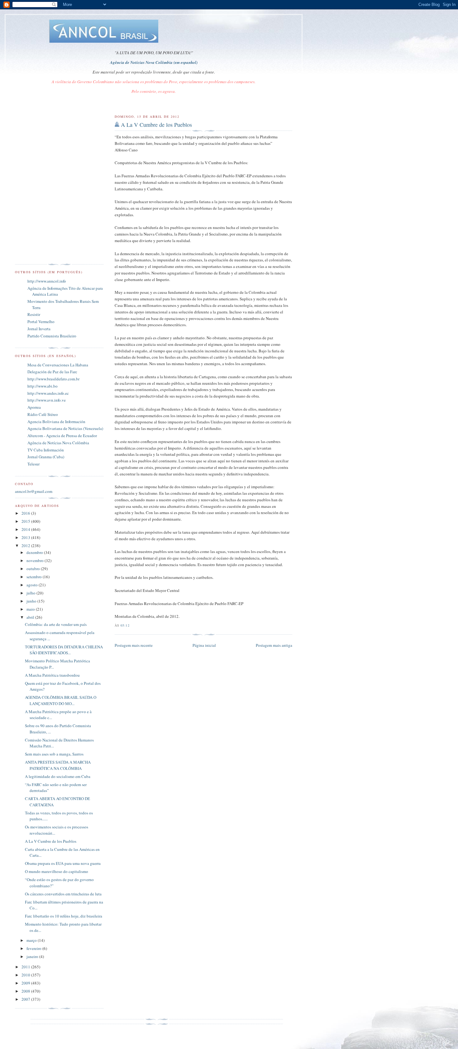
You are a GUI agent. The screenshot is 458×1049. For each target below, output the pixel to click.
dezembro (35, 552)
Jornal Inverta (38, 328)
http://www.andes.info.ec (48, 393)
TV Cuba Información (45, 450)
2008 (26, 991)
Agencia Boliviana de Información (56, 421)
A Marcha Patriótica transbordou (52, 675)
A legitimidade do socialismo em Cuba (57, 776)
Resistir (33, 314)
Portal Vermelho (41, 321)
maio (31, 609)
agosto (32, 585)
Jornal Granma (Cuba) (45, 457)
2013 (26, 537)
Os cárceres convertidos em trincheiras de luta (63, 894)
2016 (26, 513)
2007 (26, 999)
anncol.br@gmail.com (33, 491)
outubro (33, 568)
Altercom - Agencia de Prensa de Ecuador (62, 435)
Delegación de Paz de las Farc (52, 371)
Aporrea (34, 407)
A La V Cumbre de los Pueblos (156, 124)
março (32, 940)
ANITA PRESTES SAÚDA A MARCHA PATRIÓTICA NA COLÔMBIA (58, 765)
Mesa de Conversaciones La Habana (57, 365)
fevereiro (34, 948)
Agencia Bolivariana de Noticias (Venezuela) (65, 428)
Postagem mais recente (134, 645)
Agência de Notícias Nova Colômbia (58, 443)
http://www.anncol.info (46, 281)
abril (30, 617)
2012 (26, 545)
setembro (34, 576)
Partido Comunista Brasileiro (51, 336)
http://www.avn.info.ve (46, 400)
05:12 (125, 625)
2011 (26, 967)
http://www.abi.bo (42, 386)
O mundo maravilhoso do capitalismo (56, 871)
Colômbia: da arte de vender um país (56, 624)
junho (31, 601)
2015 (26, 521)
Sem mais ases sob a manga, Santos (54, 754)
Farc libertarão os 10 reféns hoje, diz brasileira (63, 916)
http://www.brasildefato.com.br (53, 379)
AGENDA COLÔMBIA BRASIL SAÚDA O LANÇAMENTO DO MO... (60, 700)
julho (31, 593)
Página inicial (204, 645)
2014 (26, 529)
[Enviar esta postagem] (131, 625)
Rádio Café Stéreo (42, 414)
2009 (26, 983)
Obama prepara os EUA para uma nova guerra (63, 863)
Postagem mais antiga (274, 645)
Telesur (33, 464)
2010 (26, 975)
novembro (35, 560)
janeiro (32, 956)
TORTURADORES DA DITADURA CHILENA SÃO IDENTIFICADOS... (64, 650)
